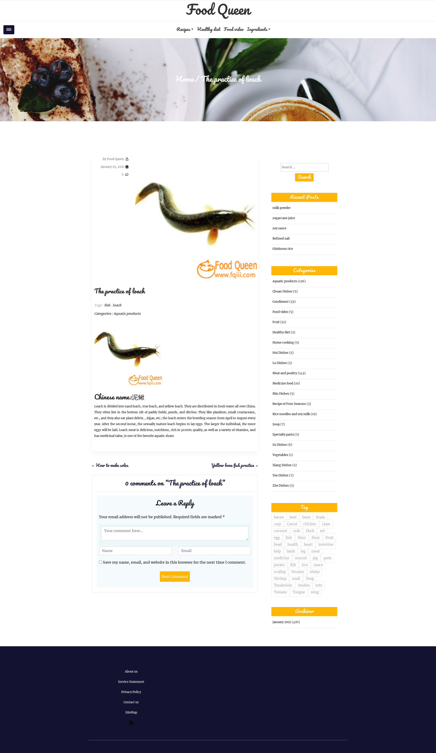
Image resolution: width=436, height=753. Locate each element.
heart (308, 544)
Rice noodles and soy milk (291, 414)
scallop (280, 572)
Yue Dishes (280, 475)
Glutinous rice (282, 249)
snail (296, 578)
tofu (318, 585)
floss (302, 537)
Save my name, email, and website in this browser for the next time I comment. (174, 562)
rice (305, 565)
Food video (233, 29)
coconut (280, 531)
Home (185, 79)
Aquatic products (127, 314)
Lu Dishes (279, 363)
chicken (309, 524)
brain (320, 517)
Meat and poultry (284, 373)
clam (326, 524)
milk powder (281, 208)
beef (293, 517)
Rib (293, 565)
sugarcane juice (283, 218)
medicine (281, 558)
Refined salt (281, 238)
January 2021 (281, 622)
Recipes (183, 29)
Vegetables (280, 455)
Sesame (297, 572)
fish (107, 305)
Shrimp (280, 578)
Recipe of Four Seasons (289, 404)
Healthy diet (208, 29)
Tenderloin (283, 585)
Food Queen (218, 10)
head (278, 544)
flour (316, 537)
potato (279, 565)
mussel (301, 558)
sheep (315, 572)
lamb (291, 551)
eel (322, 531)
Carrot (292, 524)
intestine (325, 544)
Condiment (280, 302)
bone (306, 517)
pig (315, 558)
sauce (318, 565)
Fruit (276, 322)
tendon (304, 585)
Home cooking (283, 342)
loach (117, 305)
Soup (276, 424)
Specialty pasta (283, 434)
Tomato (280, 592)
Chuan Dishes (282, 291)
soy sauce (279, 228)
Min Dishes (280, 394)
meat (315, 551)
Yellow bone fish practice (232, 466)
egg (277, 537)
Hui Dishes (280, 353)
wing (315, 592)
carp (277, 524)
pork (327, 558)
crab (296, 531)
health (292, 544)
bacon (279, 517)
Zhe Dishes (280, 486)
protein (186, 430)
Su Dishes (279, 445)
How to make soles (112, 466)
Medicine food (282, 383)
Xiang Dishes (282, 465)
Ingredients (257, 29)
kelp (277, 551)
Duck (310, 531)
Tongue (298, 592)
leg (303, 551)
